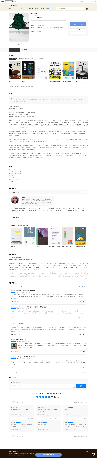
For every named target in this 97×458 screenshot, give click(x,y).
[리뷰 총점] (34, 17)
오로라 (25, 246)
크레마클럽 (13, 5)
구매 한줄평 (75, 402)
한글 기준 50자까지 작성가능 (16, 385)
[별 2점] (13, 382)
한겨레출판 (37, 15)
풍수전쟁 (10, 81)
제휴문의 (30, 453)
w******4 (54, 433)
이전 (13, 286)
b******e (20, 325)
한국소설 (40, 23)
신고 (29, 292)
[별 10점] (19, 382)
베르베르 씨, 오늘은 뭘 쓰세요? (55, 81)
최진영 (32, 15)
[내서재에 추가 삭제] (18, 77)
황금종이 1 (24, 81)
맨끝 (25, 286)
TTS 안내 (40, 31)
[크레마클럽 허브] (86, 8)
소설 (37, 23)
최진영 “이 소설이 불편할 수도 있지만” (68, 219)
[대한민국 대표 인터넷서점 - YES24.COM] (2, 1)
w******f (19, 292)
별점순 (85, 286)
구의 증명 (38, 246)
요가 (77, 81)
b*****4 (27, 433)
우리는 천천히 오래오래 (66, 246)
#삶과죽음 (36, 58)
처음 (11, 286)
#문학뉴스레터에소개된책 (29, 58)
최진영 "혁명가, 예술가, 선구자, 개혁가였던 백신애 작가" (21, 219)
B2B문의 (27, 453)
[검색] (12, 1)
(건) (40, 17)
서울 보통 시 (38, 81)
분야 (15, 1)
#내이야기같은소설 (21, 58)
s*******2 (54, 418)
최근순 (79, 286)
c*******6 (81, 418)
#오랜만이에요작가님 (13, 58)
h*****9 (20, 358)
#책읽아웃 (41, 58)
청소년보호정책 (22, 453)
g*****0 (19, 308)
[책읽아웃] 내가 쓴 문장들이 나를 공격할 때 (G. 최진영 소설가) (47, 219)
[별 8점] (17, 382)
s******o (81, 433)
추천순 (82, 286)
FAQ (34, 453)
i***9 (20, 341)
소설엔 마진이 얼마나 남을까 (80, 246)
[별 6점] (16, 382)
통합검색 (6, 1)
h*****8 (27, 418)
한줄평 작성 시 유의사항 (85, 382)
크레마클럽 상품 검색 (61, 8)
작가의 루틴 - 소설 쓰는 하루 (54, 246)
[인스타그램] (87, 451)
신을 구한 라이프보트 (66, 81)
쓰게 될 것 (13, 246)
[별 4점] (14, 382)
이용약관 (10, 453)
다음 (23, 286)
